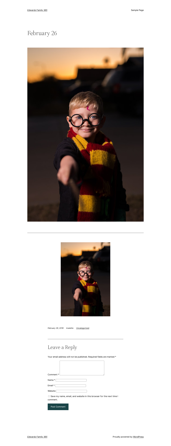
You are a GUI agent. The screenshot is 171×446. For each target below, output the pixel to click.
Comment (53, 374)
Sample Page (137, 10)
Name (51, 380)
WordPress (138, 437)
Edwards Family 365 (37, 10)
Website (51, 391)
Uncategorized (82, 328)
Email (51, 385)
